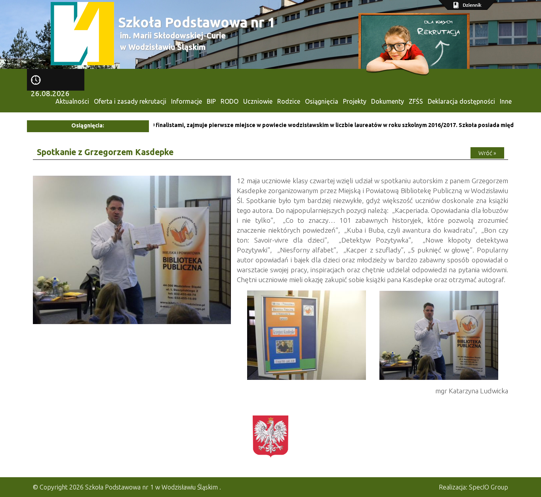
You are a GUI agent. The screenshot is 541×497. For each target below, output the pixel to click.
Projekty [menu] (354, 101)
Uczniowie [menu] (257, 101)
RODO (229, 101)
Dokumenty (387, 101)
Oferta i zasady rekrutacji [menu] (130, 101)
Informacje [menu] (186, 101)
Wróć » (487, 153)
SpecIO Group (488, 487)
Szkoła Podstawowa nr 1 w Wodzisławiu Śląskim (151, 487)
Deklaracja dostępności (461, 101)
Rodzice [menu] (288, 101)
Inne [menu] (506, 101)
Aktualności (72, 101)
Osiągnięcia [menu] (321, 101)
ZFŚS (416, 101)
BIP (211, 101)
